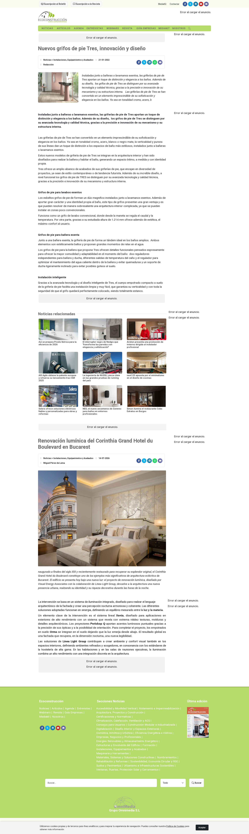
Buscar (197, 782)
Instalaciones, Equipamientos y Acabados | (122, 749)
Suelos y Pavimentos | (109, 765)
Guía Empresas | (74, 712)
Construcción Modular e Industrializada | (152, 724)
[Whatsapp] (154, 62)
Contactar (174, 4)
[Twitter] (190, 4)
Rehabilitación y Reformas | (112, 761)
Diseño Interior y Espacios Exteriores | (138, 729)
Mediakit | (45, 716)
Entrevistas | (84, 708)
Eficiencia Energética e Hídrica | (154, 733)
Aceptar (202, 827)
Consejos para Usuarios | (111, 724)
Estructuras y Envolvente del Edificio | (118, 745)
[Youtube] (201, 4)
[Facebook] (185, 4)
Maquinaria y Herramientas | (113, 753)
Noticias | (45, 708)
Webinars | (45, 712)
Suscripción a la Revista (87, 4)
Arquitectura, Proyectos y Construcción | (120, 712)
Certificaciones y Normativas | (114, 716)
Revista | (58, 712)
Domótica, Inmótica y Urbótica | (115, 733)
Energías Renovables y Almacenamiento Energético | (127, 741)
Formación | (150, 745)
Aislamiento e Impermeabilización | (160, 708)
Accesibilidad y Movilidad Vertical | (117, 708)
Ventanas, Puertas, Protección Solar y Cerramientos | (128, 769)
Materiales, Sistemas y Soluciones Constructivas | (126, 757)
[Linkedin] (195, 4)
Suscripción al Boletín (54, 4)
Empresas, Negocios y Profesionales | (119, 737)
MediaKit (162, 4)
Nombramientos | (167, 757)
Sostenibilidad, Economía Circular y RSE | (154, 761)
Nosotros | (58, 716)
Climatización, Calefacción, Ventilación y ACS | (123, 720)
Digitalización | (105, 729)
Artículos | (58, 708)
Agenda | (70, 708)
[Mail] (206, 4)
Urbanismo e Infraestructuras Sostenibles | (149, 765)
